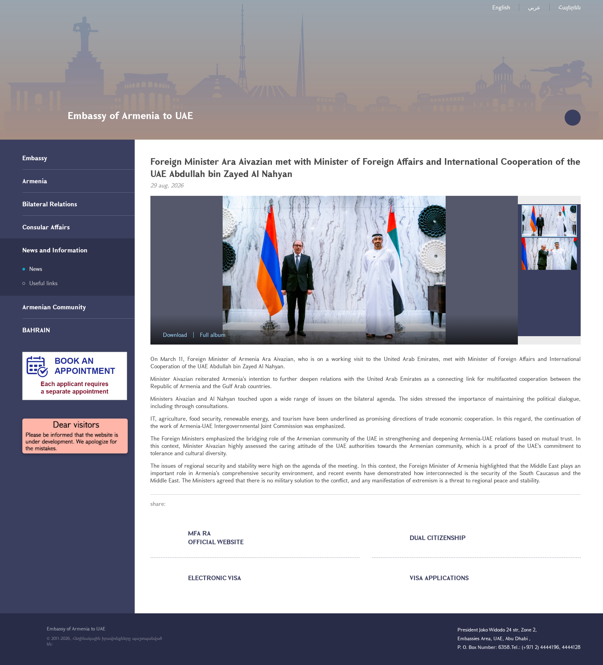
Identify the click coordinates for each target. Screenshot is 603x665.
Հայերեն (569, 7)
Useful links (43, 283)
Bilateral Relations (49, 204)
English (501, 7)
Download (175, 335)
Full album (212, 335)
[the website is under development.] (75, 436)
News (35, 268)
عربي (534, 7)
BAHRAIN (36, 330)
